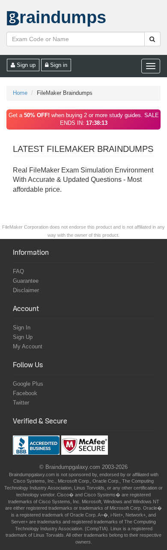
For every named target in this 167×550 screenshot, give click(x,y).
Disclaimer (26, 290)
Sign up (25, 65)
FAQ (18, 271)
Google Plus (28, 384)
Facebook (25, 393)
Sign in (57, 65)
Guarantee (26, 281)
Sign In (21, 327)
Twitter (21, 402)
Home (20, 93)
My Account (27, 346)
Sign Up (23, 337)
